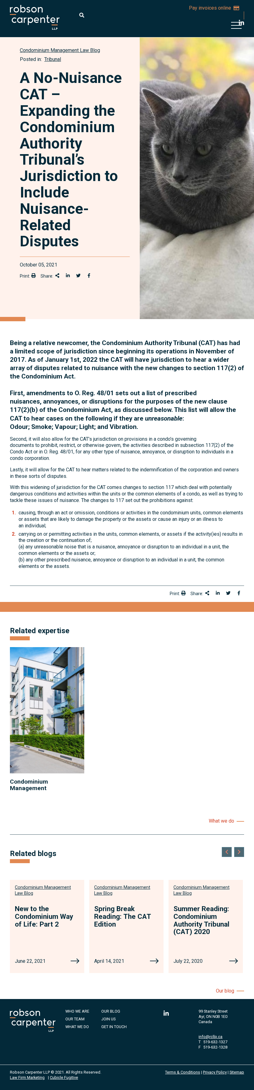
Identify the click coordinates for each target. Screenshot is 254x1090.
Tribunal (52, 59)
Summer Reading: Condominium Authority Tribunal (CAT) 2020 (201, 920)
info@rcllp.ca (210, 1036)
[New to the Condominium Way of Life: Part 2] (75, 961)
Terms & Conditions (182, 1072)
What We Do (77, 1026)
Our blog (225, 991)
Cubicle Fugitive (64, 1077)
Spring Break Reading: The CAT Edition (122, 916)
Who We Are (77, 1011)
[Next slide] (239, 852)
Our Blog (110, 1011)
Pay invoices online (210, 8)
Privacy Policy (215, 1072)
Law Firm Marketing (27, 1077)
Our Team (75, 1019)
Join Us (108, 1019)
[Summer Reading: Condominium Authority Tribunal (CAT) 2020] (233, 961)
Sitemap (237, 1072)
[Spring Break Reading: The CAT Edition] (154, 961)
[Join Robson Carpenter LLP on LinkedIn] (166, 1014)
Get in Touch (114, 1026)
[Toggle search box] (81, 15)
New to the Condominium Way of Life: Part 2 (44, 916)
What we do (221, 821)
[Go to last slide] (227, 852)
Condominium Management (29, 785)
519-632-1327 (215, 1042)
